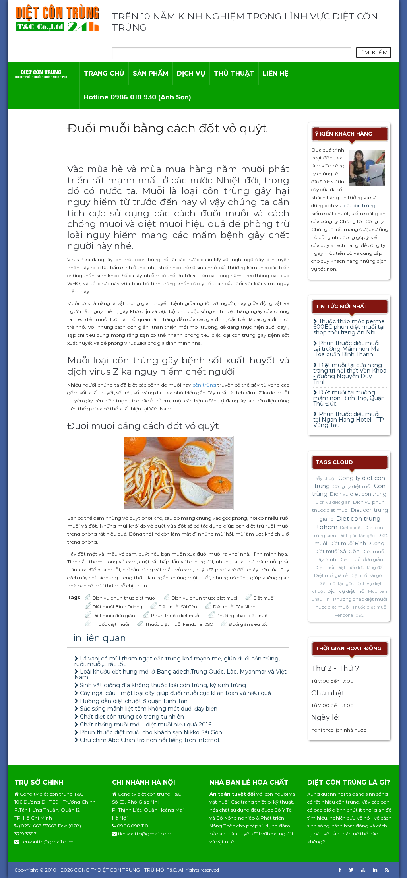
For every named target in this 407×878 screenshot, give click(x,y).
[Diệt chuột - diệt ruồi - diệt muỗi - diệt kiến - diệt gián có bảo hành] (41, 73)
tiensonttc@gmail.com (47, 842)
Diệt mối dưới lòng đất (360, 567)
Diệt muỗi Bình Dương (117, 607)
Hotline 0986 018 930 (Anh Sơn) (137, 97)
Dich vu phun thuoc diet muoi (204, 598)
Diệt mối (324, 567)
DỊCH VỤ (191, 73)
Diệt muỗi (264, 598)
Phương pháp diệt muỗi (242, 615)
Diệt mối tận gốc (336, 583)
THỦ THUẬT (234, 73)
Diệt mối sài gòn (367, 575)
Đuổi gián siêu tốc (248, 624)
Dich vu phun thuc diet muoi (124, 598)
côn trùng (204, 385)
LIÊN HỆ (276, 73)
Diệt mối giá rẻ (331, 575)
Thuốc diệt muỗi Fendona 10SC (179, 624)
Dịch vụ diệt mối (346, 591)
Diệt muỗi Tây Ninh (234, 607)
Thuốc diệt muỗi (111, 624)
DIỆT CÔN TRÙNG (118, 870)
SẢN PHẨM (151, 73)
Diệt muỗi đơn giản (114, 615)
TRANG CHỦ (104, 73)
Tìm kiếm (373, 52)
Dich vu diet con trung (358, 494)
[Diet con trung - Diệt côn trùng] (57, 17)
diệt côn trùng (359, 205)
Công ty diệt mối (352, 486)
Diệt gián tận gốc (357, 535)
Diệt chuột (351, 527)
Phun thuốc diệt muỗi (175, 615)
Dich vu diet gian (333, 502)
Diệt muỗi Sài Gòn (177, 607)
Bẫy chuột (325, 478)
